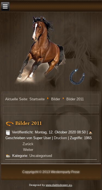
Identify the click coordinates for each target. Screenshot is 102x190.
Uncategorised (40, 156)
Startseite (37, 99)
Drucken (61, 138)
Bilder (56, 99)
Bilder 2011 (28, 123)
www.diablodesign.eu (59, 184)
